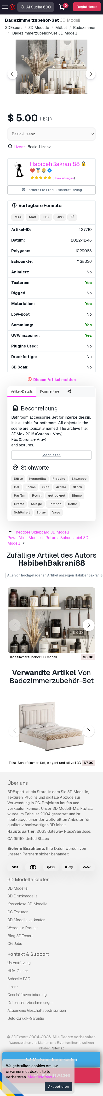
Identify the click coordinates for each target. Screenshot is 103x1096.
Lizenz (12, 986)
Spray (41, 512)
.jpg (59, 217)
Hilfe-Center (17, 970)
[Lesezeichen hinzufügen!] (88, 646)
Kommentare (49, 391)
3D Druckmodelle (22, 896)
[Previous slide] (12, 74)
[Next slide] (91, 74)
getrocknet (56, 495)
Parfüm (20, 495)
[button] (88, 625)
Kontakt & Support (28, 954)
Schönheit (22, 512)
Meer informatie (42, 1077)
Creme (19, 504)
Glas (46, 487)
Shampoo (79, 479)
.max (18, 217)
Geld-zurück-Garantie (25, 1018)
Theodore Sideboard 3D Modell (41, 532)
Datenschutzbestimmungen (30, 1002)
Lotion (31, 487)
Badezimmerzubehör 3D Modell (33, 657)
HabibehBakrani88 (55, 164)
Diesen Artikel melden (54, 379)
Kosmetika (37, 479)
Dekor (72, 504)
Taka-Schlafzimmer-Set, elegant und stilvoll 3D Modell (50, 763)
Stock (77, 487)
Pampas (55, 504)
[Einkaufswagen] (78, 646)
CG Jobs (14, 943)
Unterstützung (19, 962)
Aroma (61, 487)
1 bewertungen (63, 178)
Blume (77, 495)
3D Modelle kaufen (28, 879)
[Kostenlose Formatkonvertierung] (72, 217)
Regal (36, 495)
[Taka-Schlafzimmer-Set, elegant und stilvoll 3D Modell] (51, 726)
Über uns (17, 783)
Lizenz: (20, 146)
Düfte (18, 479)
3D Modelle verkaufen (26, 920)
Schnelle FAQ (18, 978)
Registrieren (87, 7)
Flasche (58, 479)
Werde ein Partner (22, 927)
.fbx (46, 217)
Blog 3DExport (20, 935)
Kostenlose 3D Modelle (27, 904)
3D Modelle (17, 888)
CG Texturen (17, 912)
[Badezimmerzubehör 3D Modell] (51, 620)
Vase (56, 512)
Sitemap (58, 1048)
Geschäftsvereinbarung (27, 994)
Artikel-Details (22, 391)
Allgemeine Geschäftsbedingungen (36, 1010)
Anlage (36, 504)
